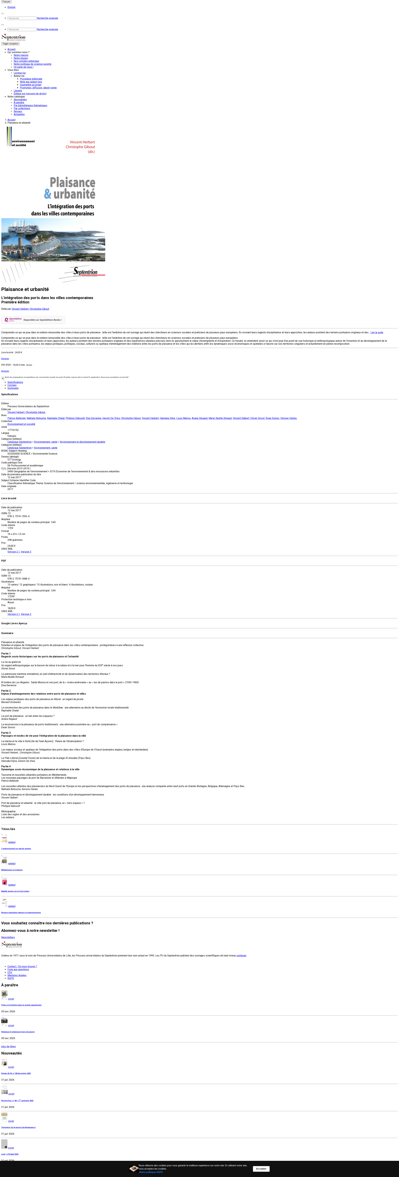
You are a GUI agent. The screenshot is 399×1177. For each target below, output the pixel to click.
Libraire (18, 90)
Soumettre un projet (30, 84)
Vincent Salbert (241, 418)
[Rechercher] (2, 13)
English (11, 7)
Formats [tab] (12, 385)
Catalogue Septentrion (19, 441)
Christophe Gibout (39, 308)
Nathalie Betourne (36, 418)
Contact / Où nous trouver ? (22, 966)
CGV (9, 972)
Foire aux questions (18, 969)
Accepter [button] (261, 1168)
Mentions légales (16, 975)
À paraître (19, 102)
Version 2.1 (13, 551)
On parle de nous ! (24, 67)
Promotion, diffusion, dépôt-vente (38, 87)
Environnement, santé (45, 441)
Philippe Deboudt (75, 418)
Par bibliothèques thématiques (30, 105)
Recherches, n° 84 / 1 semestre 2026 (17, 1101)
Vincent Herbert (20, 308)
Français (6, 1)
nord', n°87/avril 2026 (9, 1154)
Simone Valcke (288, 418)
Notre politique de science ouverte (32, 64)
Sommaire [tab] (13, 388)
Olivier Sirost (257, 418)
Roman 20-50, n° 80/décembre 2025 (16, 1073)
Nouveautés (20, 99)
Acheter (5, 358)
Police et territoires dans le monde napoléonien (21, 1005)
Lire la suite (376, 332)
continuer (241, 955)
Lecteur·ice (20, 72)
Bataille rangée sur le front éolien (15, 891)
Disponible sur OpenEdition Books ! (43, 319)
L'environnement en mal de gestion (16, 849)
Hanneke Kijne (167, 418)
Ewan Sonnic (272, 418)
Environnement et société (21, 424)
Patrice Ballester (16, 418)
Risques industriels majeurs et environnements (21, 913)
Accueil (11, 49)
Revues (18, 111)
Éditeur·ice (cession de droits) (30, 93)
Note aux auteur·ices (31, 81)
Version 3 (26, 551)
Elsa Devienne (93, 418)
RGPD (10, 978)
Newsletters (8, 937)
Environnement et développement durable (82, 441)
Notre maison (21, 55)
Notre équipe (21, 58)
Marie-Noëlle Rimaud (220, 418)
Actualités (19, 114)
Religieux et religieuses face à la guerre (18, 1032)
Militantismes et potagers (12, 870)
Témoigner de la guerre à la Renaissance (18, 1127)
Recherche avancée (47, 18)
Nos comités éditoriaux (26, 61)
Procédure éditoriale (31, 78)
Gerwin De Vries (111, 418)
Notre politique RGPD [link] (151, 1172)
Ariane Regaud (199, 418)
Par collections (22, 108)
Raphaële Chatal (56, 418)
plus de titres (8, 1046)
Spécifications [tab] (15, 382)
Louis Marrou (183, 418)
